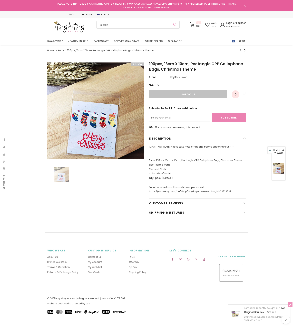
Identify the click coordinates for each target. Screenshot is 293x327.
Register (241, 23)
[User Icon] (222, 25)
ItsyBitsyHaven (178, 77)
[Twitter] (180, 259)
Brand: (153, 77)
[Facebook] (172, 259)
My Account (233, 26)
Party (61, 50)
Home (50, 50)
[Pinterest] (196, 259)
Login (229, 23)
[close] (244, 6)
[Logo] (69, 27)
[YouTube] (204, 259)
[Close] (290, 306)
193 (156, 127)
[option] (95, 110)
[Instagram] (188, 259)
